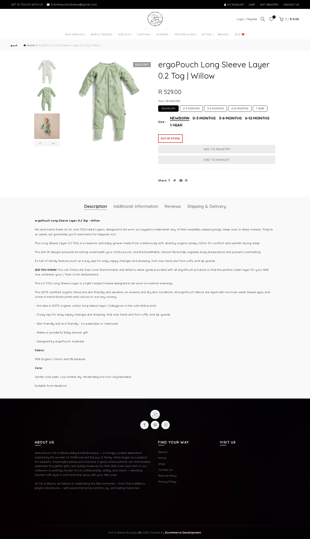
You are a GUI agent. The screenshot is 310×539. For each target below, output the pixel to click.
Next (53, 143)
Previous (40, 143)
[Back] (14, 45)
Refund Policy (167, 475)
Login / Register (247, 19)
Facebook (144, 425)
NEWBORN (168, 107)
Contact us (291, 4)
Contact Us (165, 469)
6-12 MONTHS (239, 107)
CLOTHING (143, 34)
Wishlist (274, 17)
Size (161, 122)
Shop (161, 464)
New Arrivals (76, 32)
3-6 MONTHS (215, 107)
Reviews (172, 206)
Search (162, 452)
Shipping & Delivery (206, 206)
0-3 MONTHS (191, 107)
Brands (223, 34)
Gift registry (269, 4)
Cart (252, 4)
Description (95, 206)
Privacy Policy (167, 481)
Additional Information (135, 206)
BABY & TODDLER (101, 34)
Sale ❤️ (239, 32)
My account (235, 4)
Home (31, 45)
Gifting (206, 34)
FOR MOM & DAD (185, 34)
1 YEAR (260, 107)
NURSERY (162, 34)
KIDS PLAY (124, 34)
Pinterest (155, 425)
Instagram (165, 425)
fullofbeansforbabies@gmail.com (74, 4)
